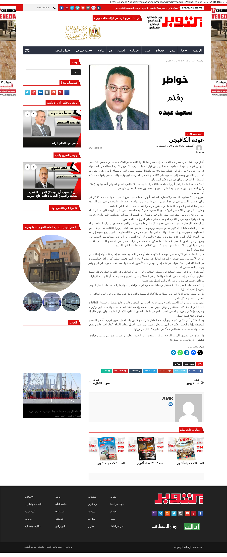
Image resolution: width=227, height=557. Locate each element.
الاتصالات (29, 497)
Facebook (194, 371)
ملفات (113, 497)
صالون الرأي (61, 504)
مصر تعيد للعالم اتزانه (65, 143)
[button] (52, 263)
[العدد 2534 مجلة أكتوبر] (186, 449)
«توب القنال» (101, 382)
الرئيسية (197, 50)
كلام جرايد (30, 512)
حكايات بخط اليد (33, 526)
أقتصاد (113, 512)
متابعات (92, 512)
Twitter (179, 371)
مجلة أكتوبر (189, 364)
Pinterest (119, 371)
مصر (172, 50)
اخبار (182, 50)
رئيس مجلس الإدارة (187, 61)
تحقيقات (160, 50)
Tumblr (134, 371)
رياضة (101, 50)
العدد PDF (60, 512)
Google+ (164, 371)
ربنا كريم (92, 504)
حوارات (28, 519)
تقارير (147, 50)
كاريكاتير (59, 519)
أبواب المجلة (61, 50)
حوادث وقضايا (117, 504)
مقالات (177, 364)
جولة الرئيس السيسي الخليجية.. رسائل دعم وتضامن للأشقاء (133, 7)
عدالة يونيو (193, 382)
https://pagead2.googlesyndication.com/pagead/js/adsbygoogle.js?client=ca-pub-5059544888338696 (168, 2)
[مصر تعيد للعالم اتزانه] (52, 128)
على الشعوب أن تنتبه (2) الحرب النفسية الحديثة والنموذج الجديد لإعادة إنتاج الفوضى (52, 194)
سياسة (133, 50)
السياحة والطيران (33, 504)
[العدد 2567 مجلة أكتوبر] (146, 449)
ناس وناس (60, 526)
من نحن (68, 547)
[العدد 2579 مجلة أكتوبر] (107, 449)
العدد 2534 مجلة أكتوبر (190, 463)
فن (111, 50)
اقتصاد (121, 50)
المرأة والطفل (117, 526)
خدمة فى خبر (83, 50)
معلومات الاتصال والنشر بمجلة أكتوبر (43, 547)
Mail (105, 371)
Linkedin (149, 371)
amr (201, 153)
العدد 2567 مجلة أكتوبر (150, 463)
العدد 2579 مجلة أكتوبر (111, 463)
